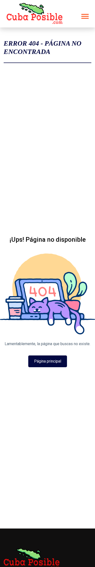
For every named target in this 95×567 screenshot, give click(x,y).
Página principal (47, 361)
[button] (85, 15)
